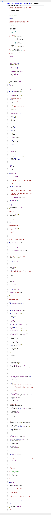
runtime (30, 3)
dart (8, 3)
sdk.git (10, 3)
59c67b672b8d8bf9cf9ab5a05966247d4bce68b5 (19, 3)
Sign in (49, 1)
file (22, 5)
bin (32, 3)
